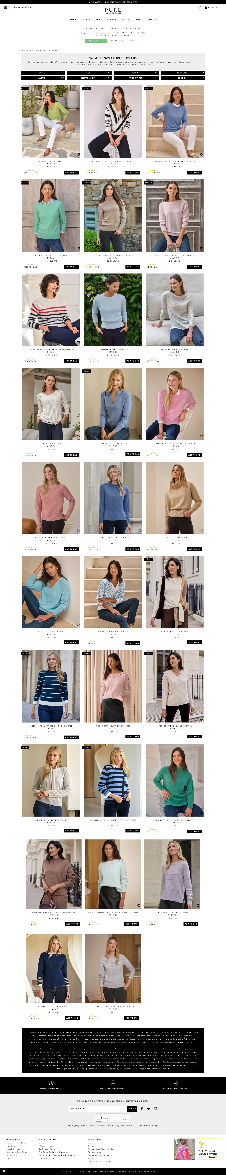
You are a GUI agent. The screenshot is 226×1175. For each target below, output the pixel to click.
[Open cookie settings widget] (4, 1171)
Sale (138, 19)
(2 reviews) (153, 832)
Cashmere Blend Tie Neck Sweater (51, 820)
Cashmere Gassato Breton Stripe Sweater (51, 349)
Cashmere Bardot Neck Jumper (113, 538)
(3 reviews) (91, 173)
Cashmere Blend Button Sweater (51, 538)
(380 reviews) (31, 267)
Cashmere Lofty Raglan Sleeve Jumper (174, 444)
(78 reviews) (153, 455)
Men (98, 19)
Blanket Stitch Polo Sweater (113, 444)
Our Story (43, 1143)
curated (152, 1032)
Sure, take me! (96, 41)
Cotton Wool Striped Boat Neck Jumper (51, 726)
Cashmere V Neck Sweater (51, 161)
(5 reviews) (30, 549)
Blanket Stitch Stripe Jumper (53, 1007)
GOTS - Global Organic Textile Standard (57, 1155)
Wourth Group (45, 1146)
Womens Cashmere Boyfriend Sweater (174, 161)
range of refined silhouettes (46, 1049)
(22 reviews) (92, 549)
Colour (135, 73)
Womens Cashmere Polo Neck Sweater (113, 255)
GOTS (109, 1069)
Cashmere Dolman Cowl (174, 538)
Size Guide (11, 1146)
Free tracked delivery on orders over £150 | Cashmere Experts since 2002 (113, 2)
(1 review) (152, 267)
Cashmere (111, 19)
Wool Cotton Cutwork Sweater (113, 726)
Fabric (41, 78)
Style (42, 73)
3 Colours (174, 355)
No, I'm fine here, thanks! (124, 41)
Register (26, 7)
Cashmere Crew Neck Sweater (51, 255)
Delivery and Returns (16, 1143)
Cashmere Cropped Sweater (113, 349)
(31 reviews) (153, 549)
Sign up (132, 1109)
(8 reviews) (91, 643)
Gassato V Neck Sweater (51, 632)
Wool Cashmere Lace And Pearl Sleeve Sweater (113, 912)
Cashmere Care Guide (16, 1152)
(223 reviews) (154, 173)
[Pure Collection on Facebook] (142, 1109)
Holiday (126, 19)
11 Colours (175, 167)
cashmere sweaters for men (111, 1062)
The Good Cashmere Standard (53, 1152)
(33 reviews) (153, 361)
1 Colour (113, 167)
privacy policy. (151, 1126)
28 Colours (51, 167)
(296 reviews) (93, 267)
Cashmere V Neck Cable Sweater (174, 726)
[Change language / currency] (6, 8)
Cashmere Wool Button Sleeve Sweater (53, 912)
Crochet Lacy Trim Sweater (51, 444)
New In (73, 19)
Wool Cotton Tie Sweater (175, 632)
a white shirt (108, 1052)
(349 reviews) (31, 173)
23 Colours (113, 261)
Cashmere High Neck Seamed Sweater (174, 820)
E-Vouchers (93, 1143)
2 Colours (174, 261)
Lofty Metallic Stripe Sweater (172, 912)
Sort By (182, 78)
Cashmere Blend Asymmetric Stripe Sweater (112, 820)
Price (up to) (135, 78)
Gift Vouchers (94, 1146)
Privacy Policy (94, 1152)
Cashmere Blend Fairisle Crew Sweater (113, 1007)
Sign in (16, 7)
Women (86, 19)
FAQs (8, 1158)
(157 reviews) (93, 361)
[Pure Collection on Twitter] (148, 1109)
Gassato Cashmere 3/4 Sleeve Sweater (174, 255)
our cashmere (81, 1065)
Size (89, 73)
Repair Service (13, 1149)
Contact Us (11, 1155)
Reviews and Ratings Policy (101, 1149)
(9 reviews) (93, 924)
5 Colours (174, 449)
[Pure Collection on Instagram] (155, 1109)
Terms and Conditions (98, 1155)
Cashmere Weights (47, 1149)
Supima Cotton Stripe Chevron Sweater (113, 161)
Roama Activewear (47, 1158)
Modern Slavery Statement (100, 1161)
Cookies (92, 1158)
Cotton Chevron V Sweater (113, 632)
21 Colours (51, 261)
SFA (119, 1069)
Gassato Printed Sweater (174, 349)
